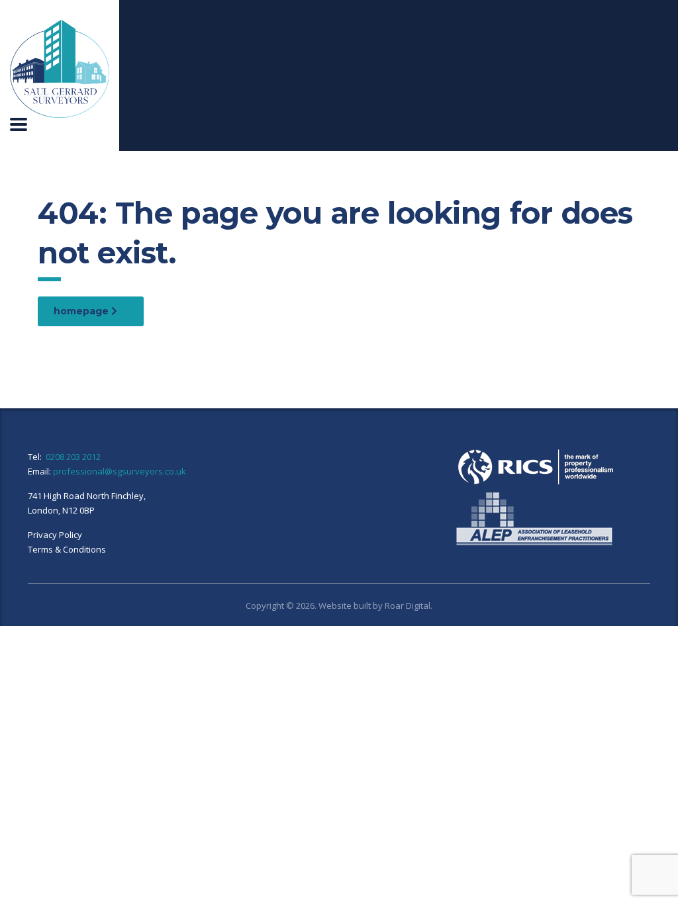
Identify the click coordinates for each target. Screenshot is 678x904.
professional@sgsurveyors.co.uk (119, 471)
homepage (82, 311)
